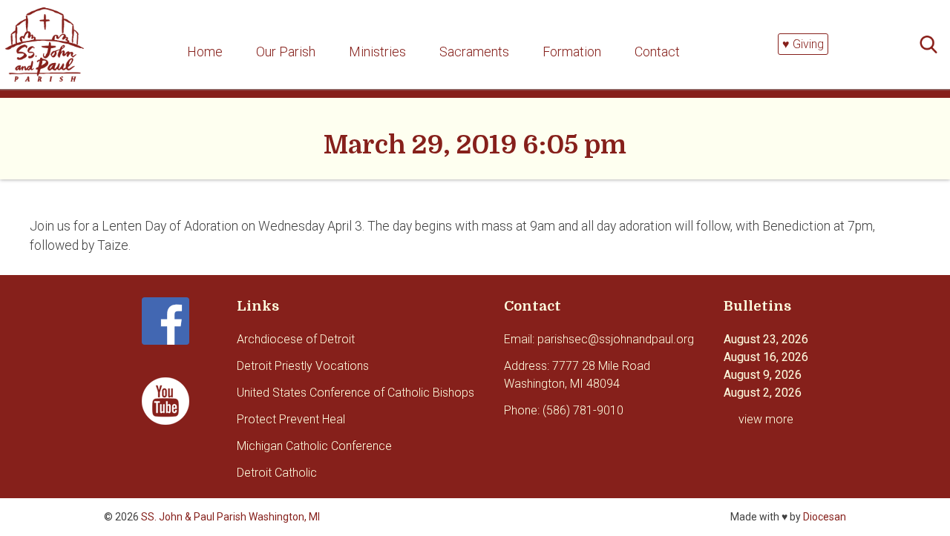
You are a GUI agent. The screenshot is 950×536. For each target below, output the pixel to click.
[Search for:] (933, 45)
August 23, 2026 (766, 339)
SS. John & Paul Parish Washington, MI (230, 517)
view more (765, 419)
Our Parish (285, 51)
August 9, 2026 (763, 375)
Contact (657, 51)
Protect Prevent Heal (291, 419)
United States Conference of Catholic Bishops (355, 393)
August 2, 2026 (763, 393)
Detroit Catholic (277, 473)
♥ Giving (803, 44)
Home (205, 51)
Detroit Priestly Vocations (303, 366)
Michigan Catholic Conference (314, 446)
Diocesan (824, 517)
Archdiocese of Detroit (296, 339)
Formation (572, 51)
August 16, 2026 (766, 357)
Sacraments (474, 51)
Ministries (377, 51)
